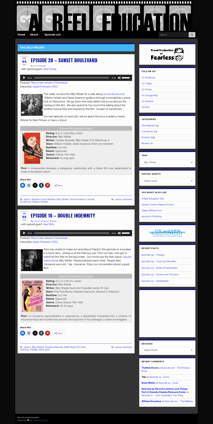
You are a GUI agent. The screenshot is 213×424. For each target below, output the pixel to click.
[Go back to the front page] (104, 15)
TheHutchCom (150, 368)
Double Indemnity (54, 347)
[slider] (126, 77)
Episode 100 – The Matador (179, 401)
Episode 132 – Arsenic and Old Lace (160, 274)
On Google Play (150, 95)
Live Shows (44, 221)
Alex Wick (48, 224)
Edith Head (69, 347)
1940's (27, 347)
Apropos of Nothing (152, 216)
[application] (76, 78)
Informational (148, 125)
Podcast (42, 66)
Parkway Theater (29, 349)
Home (21, 34)
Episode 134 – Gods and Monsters (159, 261)
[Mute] (119, 77)
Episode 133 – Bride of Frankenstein (159, 268)
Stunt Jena (44, 349)
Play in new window (42, 82)
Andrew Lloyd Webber (44, 199)
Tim (35, 66)
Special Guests (151, 174)
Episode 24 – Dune (159, 377)
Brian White (148, 383)
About (34, 34)
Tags (145, 155)
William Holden (40, 201)
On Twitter (147, 83)
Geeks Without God (152, 210)
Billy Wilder (63, 199)
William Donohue (151, 401)
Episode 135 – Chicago (153, 255)
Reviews (146, 143)
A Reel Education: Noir (153, 198)
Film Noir (81, 347)
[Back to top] (206, 417)
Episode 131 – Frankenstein (155, 281)
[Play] (24, 77)
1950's (27, 199)
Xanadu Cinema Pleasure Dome (157, 204)
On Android (147, 101)
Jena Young (49, 69)
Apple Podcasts (42, 86)
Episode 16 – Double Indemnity (63, 215)
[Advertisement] (167, 313)
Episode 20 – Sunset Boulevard (64, 60)
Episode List (53, 34)
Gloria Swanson (78, 199)
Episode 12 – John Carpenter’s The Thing (162, 395)
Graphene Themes (40, 420)
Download (61, 82)
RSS (55, 86)
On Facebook (148, 77)
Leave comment (123, 199)
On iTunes (147, 89)
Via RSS (145, 107)
